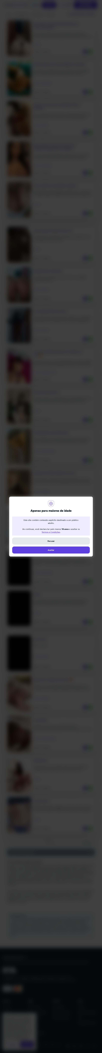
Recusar (51, 541)
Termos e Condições (51, 532)
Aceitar (51, 550)
